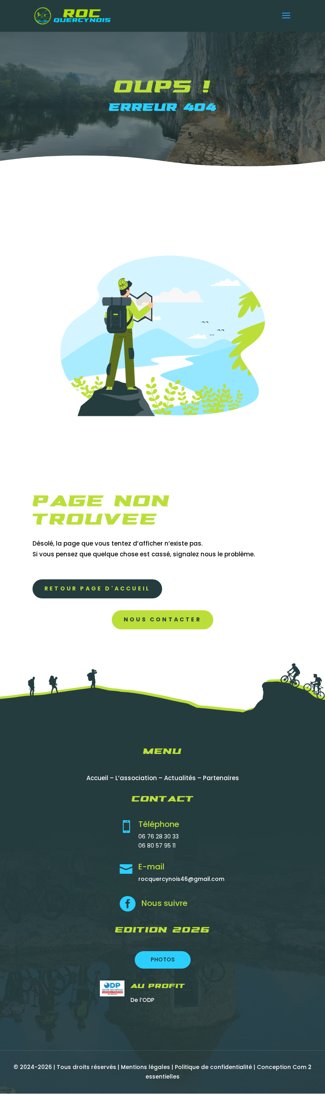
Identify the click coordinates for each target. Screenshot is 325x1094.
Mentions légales (145, 1067)
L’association (136, 778)
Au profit (157, 987)
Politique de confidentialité (213, 1067)
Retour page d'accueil (97, 588)
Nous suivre (164, 903)
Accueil (97, 778)
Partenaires (221, 778)
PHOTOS (163, 959)
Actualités (180, 778)
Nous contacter (162, 619)
